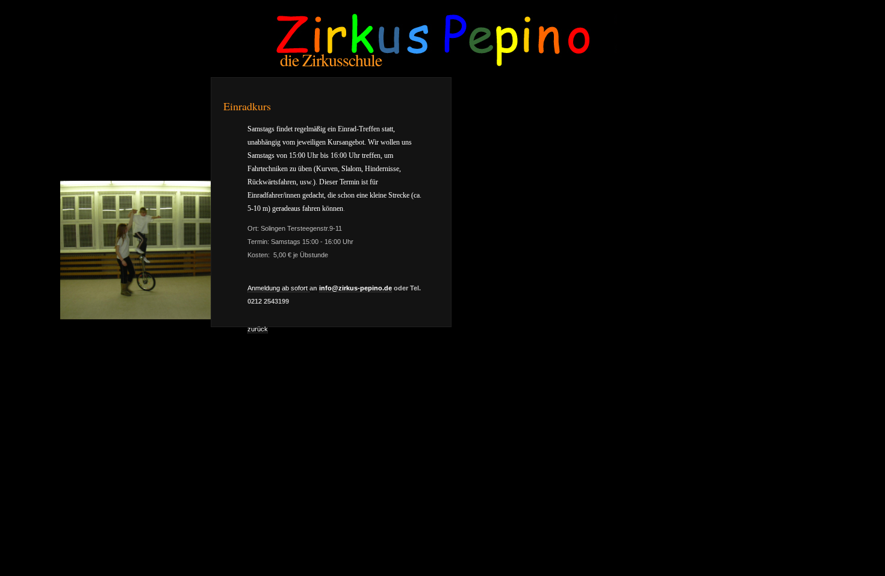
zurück (257, 329)
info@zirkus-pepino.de (355, 288)
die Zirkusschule (331, 59)
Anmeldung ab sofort (278, 288)
